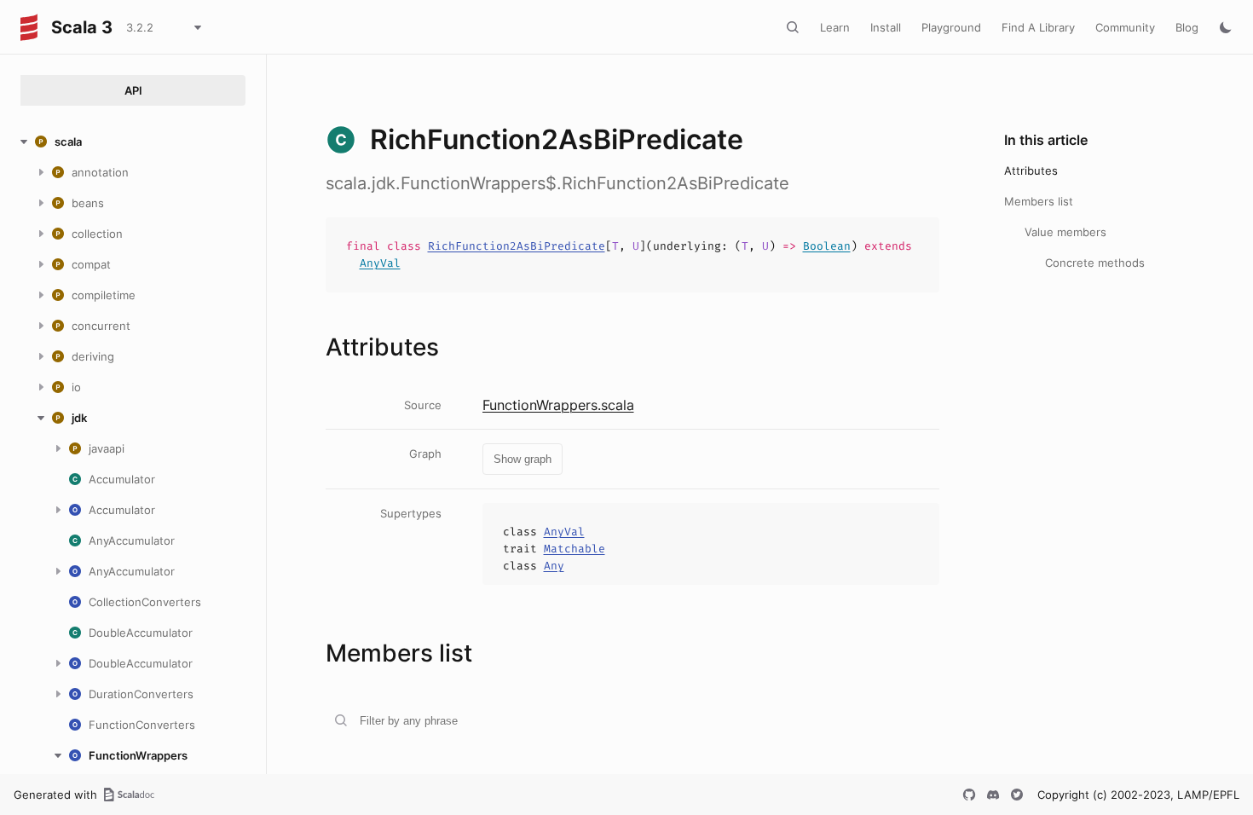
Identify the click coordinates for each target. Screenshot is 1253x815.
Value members (1065, 232)
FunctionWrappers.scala (558, 404)
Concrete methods (1095, 262)
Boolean (827, 246)
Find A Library (1038, 27)
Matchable (574, 548)
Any (554, 565)
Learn (835, 27)
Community (1125, 27)
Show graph (522, 459)
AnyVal (380, 263)
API (133, 90)
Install (885, 27)
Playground (951, 27)
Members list (1038, 201)
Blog (1186, 27)
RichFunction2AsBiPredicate (516, 246)
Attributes (1031, 170)
